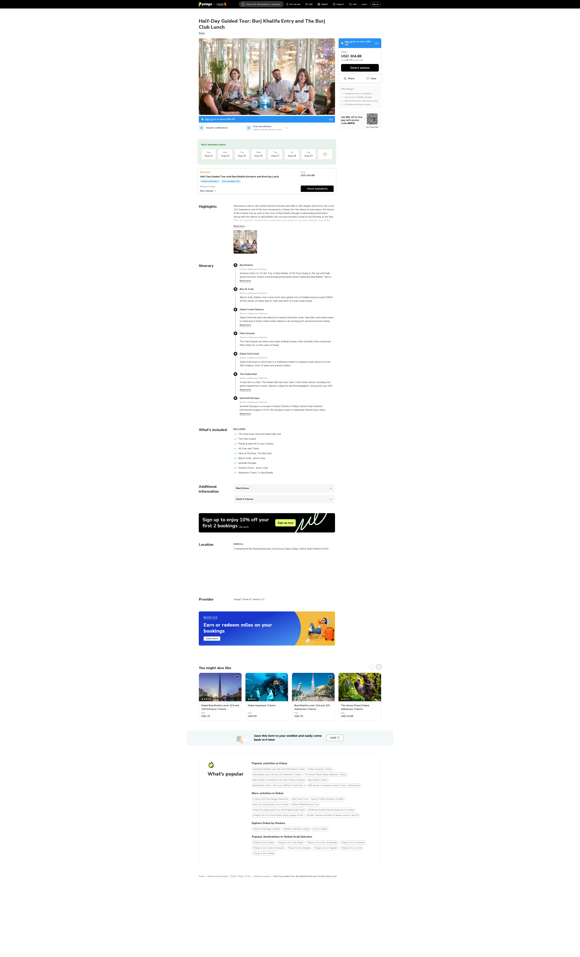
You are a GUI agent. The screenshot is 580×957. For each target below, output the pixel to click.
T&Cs (331, 119)
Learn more (212, 638)
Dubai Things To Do (240, 876)
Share (351, 78)
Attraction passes (261, 876)
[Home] (213, 4)
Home (201, 876)
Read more (239, 226)
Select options (360, 68)
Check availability (317, 188)
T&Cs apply (244, 527)
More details (206, 190)
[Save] (237, 677)
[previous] (371, 666)
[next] (378, 666)
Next (337, 77)
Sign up (375, 4)
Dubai (202, 33)
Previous (196, 77)
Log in (364, 4)
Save (373, 78)
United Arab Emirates (217, 876)
